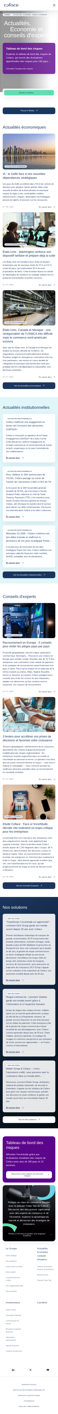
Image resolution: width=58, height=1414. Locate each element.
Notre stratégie (11, 1256)
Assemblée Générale (13, 1315)
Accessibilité (29, 1401)
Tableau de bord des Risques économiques (45, 1268)
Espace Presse (42, 1275)
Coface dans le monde (14, 1267)
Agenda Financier (12, 1346)
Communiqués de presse (12, 1322)
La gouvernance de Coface (13, 1279)
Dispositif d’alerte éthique (29, 1395)
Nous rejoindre (11, 1291)
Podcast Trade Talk (44, 1280)
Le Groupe (11, 1248)
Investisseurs (13, 1302)
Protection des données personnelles (29, 1390)
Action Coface (11, 1310)
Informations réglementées (11, 1338)
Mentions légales (29, 1384)
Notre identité (11, 1272)
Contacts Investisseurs (14, 1351)
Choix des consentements (29, 1406)
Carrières (42, 1302)
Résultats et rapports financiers (13, 1330)
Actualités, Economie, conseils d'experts (42, 1254)
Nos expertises (11, 1261)
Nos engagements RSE (14, 1286)
